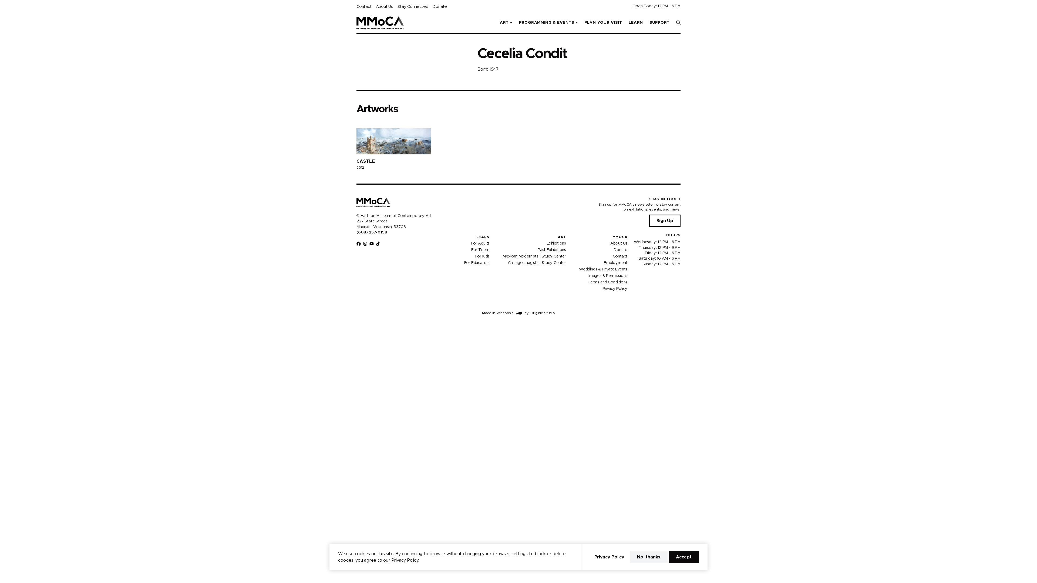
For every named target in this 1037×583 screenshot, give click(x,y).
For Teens (480, 250)
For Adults (480, 243)
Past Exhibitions (552, 250)
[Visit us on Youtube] (371, 244)
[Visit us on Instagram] (365, 244)
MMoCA (620, 237)
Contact (364, 7)
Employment (615, 263)
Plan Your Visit (603, 23)
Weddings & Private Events (603, 269)
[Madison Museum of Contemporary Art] (380, 22)
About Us (384, 7)
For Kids (482, 256)
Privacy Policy (614, 289)
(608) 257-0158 (371, 232)
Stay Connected (413, 7)
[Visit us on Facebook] (358, 244)
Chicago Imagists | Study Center (537, 263)
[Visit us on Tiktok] (378, 244)
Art (562, 237)
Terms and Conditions (607, 282)
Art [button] (504, 23)
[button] (678, 23)
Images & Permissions (607, 276)
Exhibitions (556, 243)
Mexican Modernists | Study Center (534, 256)
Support (659, 23)
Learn (636, 23)
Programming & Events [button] (546, 23)
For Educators (477, 263)
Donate (439, 7)
